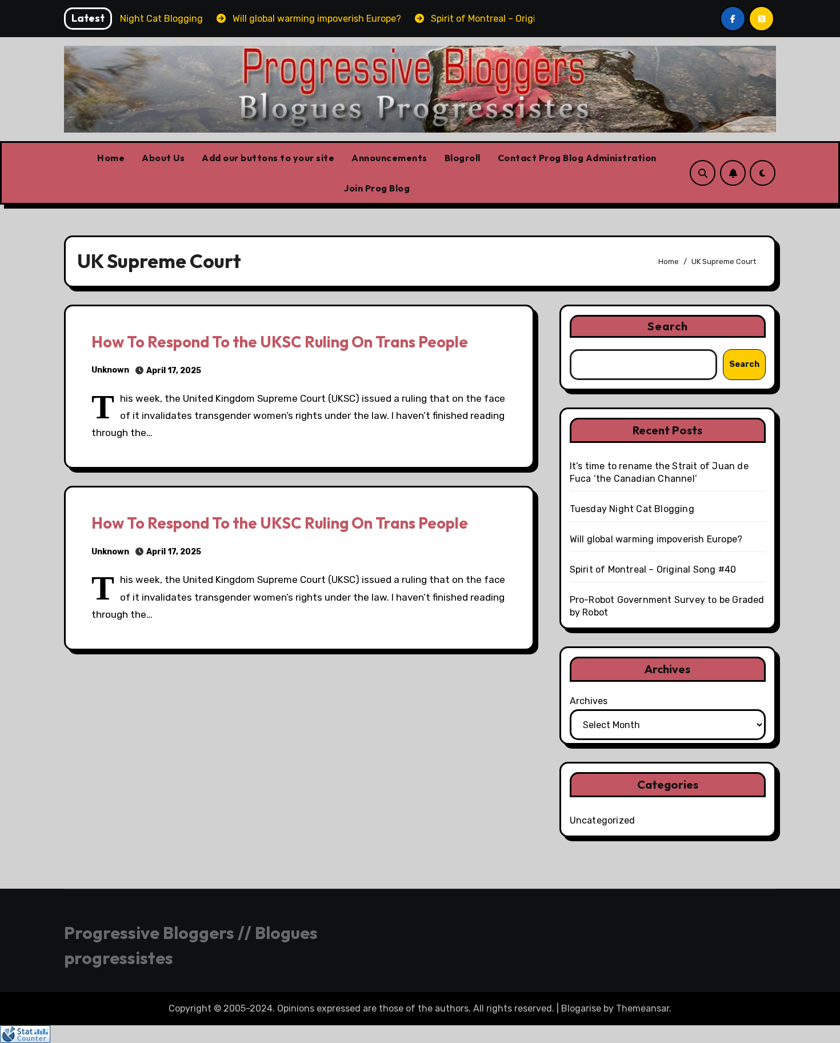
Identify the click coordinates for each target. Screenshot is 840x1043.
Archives (588, 701)
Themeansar (642, 1008)
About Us (163, 157)
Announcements (389, 157)
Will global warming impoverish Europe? (656, 539)
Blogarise (581, 1008)
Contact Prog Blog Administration (577, 157)
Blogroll (463, 157)
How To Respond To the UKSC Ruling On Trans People (279, 341)
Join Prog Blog (377, 188)
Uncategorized (602, 820)
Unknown (110, 370)
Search (668, 326)
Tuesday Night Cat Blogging (632, 508)
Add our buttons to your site (268, 157)
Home (111, 157)
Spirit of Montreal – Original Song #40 (653, 569)
